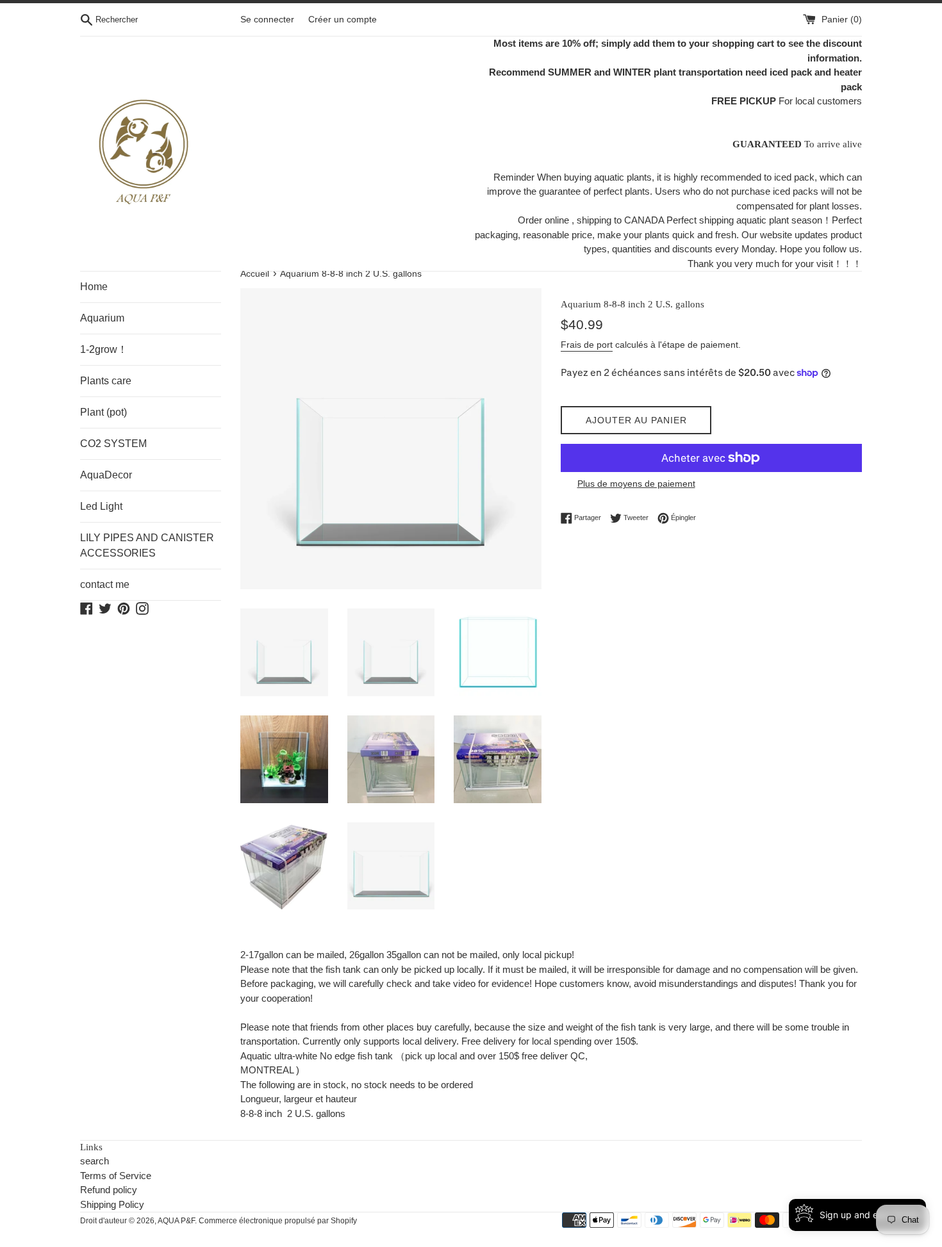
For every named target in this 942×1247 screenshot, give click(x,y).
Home (94, 286)
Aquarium (102, 318)
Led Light (101, 506)
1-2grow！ (104, 349)
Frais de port (587, 344)
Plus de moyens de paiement (636, 483)
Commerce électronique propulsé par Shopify (278, 1220)
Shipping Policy (112, 1204)
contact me (104, 584)
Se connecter (267, 19)
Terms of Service (115, 1175)
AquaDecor (106, 474)
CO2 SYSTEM (113, 443)
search (94, 1160)
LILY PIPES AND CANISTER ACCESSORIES (147, 545)
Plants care (105, 380)
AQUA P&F (176, 1220)
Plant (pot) (103, 412)
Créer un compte (342, 19)
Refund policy (108, 1189)
